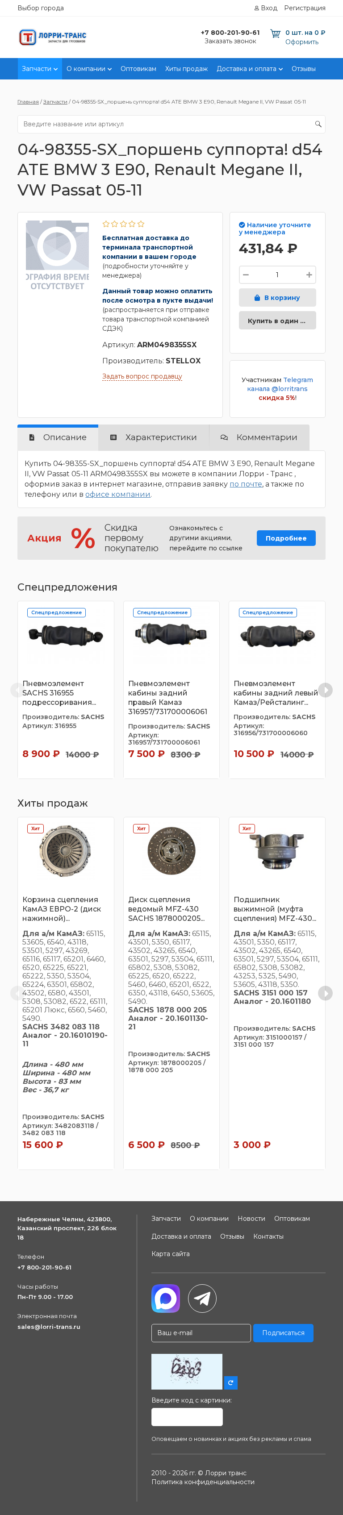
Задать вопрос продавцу (142, 376)
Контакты (268, 1236)
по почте (246, 484)
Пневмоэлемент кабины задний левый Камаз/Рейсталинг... (276, 693)
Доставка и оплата (246, 69)
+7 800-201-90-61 (44, 1267)
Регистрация (305, 8)
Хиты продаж (186, 69)
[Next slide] (325, 690)
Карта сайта (170, 1254)
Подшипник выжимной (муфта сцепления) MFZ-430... (275, 909)
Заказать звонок (230, 41)
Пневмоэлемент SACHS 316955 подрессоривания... (59, 693)
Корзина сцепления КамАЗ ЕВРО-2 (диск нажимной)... (61, 909)
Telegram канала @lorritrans (280, 384)
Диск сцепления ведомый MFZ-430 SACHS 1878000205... (166, 909)
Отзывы (304, 69)
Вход (269, 8)
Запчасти (36, 69)
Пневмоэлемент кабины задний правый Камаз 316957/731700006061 (167, 697)
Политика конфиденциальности (203, 1482)
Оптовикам (138, 69)
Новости (251, 1219)
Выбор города (40, 8)
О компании (86, 69)
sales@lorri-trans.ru (48, 1326)
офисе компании (118, 494)
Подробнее (286, 538)
